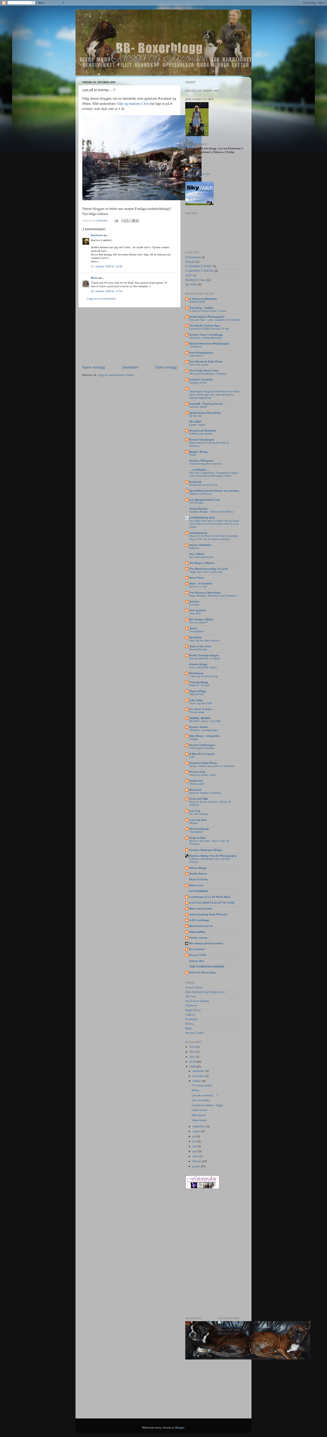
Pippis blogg (197, 691)
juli (194, 1136)
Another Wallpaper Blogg (205, 850)
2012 (192, 1051)
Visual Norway (198, 508)
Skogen (193, 823)
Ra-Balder (195, 637)
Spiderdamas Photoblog (204, 412)
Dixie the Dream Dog (202, 972)
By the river (195, 415)
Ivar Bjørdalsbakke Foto (204, 499)
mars (195, 1156)
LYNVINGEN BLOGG (202, 517)
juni (194, 1141)
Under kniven (200, 1110)
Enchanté (195, 481)
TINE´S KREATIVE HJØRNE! (206, 966)
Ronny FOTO (197, 955)
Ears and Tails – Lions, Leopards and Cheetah (214, 319)
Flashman (191, 1005)
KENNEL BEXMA (199, 718)
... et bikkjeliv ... (199, 469)
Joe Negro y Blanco (202, 563)
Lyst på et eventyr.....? (205, 1095)
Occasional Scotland (202, 430)
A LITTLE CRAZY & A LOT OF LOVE (211, 902)
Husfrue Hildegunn (201, 460)
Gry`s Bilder (197, 554)
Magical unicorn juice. (201, 493)
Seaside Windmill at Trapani (204, 658)
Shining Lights (197, 783)
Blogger (179, 1427)
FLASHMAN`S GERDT (198, 266)
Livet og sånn (198, 820)
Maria (94, 277)
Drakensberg (193, 257)
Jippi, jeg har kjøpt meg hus (204, 640)
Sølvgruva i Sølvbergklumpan (205, 337)
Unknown (195, 169)
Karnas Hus (196, 961)
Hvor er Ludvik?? (198, 622)
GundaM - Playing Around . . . (208, 403)
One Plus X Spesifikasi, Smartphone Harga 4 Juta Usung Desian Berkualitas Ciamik (214, 474)
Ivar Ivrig (194, 810)
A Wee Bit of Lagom (202, 754)
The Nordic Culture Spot (204, 325)
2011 (192, 1056)
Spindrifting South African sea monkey (214, 490)
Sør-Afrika (191, 284)
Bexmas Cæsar (194, 1032)
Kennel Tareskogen (201, 439)
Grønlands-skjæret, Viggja (207, 1105)
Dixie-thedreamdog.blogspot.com (205, 992)
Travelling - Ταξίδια (201, 307)
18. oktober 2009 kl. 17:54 (106, 291)
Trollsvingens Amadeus (202, 748)
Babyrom (194, 548)
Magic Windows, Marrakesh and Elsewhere (212, 595)
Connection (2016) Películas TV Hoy (209, 328)
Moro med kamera (200, 908)
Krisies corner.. (199, 937)
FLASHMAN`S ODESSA (199, 270)
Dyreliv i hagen (197, 424)
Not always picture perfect (206, 943)
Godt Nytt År (196, 355)
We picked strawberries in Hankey (208, 373)
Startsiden (130, 367)
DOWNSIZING (197, 301)
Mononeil (195, 789)
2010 (192, 1061)
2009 (192, 1066)
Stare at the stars (200, 646)
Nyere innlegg (93, 367)
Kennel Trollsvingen (202, 745)
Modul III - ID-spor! (199, 685)
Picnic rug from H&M (200, 703)
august (196, 1131)
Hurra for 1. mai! (198, 586)
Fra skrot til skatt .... (202, 709)
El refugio (194, 604)
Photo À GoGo (198, 879)
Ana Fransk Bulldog (197, 1001)
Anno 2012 (195, 613)
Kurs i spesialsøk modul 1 (203, 667)
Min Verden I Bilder (201, 619)
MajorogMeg (197, 931)
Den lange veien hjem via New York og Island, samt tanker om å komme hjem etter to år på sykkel (214, 523)
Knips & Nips (197, 837)
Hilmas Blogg (197, 868)
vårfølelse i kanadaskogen (203, 730)
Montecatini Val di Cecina (203, 484)
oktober (197, 1081)
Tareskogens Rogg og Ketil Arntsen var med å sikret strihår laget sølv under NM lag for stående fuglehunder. (214, 394)
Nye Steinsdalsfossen (201, 557)
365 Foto (190, 996)
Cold (191, 757)
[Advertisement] (129, 336)
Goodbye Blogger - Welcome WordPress (211, 511)
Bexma (189, 1023)
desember (198, 1071)
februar (197, 1161)
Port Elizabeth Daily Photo (206, 361)
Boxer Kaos (196, 577)
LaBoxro (190, 1014)
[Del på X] (130, 221)
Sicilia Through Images (204, 655)
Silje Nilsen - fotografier (204, 736)
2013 (192, 1046)
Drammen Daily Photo (203, 763)
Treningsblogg (198, 682)
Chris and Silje (198, 798)
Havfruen (97, 235)
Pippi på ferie (196, 694)
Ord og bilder (197, 610)
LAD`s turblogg (199, 920)
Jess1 (193, 628)
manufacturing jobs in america (205, 463)
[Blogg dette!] (126, 221)
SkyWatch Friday (195, 280)
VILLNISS (195, 421)
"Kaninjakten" (196, 831)
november (198, 1076)
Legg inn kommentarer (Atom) (116, 375)
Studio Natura (198, 873)
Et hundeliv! (197, 949)
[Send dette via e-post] (123, 221)
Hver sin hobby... (202, 1100)
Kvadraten (191, 1019)
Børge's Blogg (198, 451)
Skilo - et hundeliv (201, 583)
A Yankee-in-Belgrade (203, 298)
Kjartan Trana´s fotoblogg (206, 334)
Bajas (188, 1028)
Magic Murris (193, 1010)
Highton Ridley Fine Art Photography (213, 855)
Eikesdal (190, 261)
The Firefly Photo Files (204, 370)
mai (195, 1146)
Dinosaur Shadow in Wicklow (205, 792)
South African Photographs (206, 316)
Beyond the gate (198, 649)
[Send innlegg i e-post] (116, 220)
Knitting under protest (201, 433)
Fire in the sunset (198, 364)
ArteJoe (194, 601)
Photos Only (197, 771)
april (195, 1151)
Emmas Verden (198, 727)
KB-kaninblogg (199, 828)
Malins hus (196, 885)
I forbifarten (195, 346)
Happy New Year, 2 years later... (206, 571)
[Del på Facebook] (134, 221)
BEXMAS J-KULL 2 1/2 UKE (205, 721)
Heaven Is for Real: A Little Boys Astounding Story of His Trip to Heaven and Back (213, 538)
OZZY (188, 275)
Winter (195, 1090)
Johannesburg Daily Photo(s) (208, 914)
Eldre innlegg (166, 367)
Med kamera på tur (201, 926)
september (199, 1126)
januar (196, 1166)
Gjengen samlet (197, 382)
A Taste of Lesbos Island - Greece (208, 311)
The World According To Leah (208, 568)
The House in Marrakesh (205, 592)
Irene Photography (201, 352)
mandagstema (198, 533)
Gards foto (196, 780)
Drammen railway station (202, 775)
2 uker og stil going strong (203, 676)
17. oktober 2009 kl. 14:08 (106, 266)
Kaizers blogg (198, 664)
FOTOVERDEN (198, 891)
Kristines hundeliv (201, 379)
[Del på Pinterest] (137, 221)
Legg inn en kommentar (101, 298)
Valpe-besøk (199, 1120)
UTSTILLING (196, 502)
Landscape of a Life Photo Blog (209, 896)
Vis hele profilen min (197, 174)
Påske (192, 454)
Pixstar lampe (196, 712)
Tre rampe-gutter (202, 1085)
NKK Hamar (199, 1115)
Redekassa (196, 673)
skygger (193, 739)
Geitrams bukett (198, 406)
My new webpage (198, 813)
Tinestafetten (196, 631)
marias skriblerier (200, 545)
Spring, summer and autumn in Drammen (211, 766)
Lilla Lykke (196, 700)
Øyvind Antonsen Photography (209, 343)
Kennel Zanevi (193, 987)
